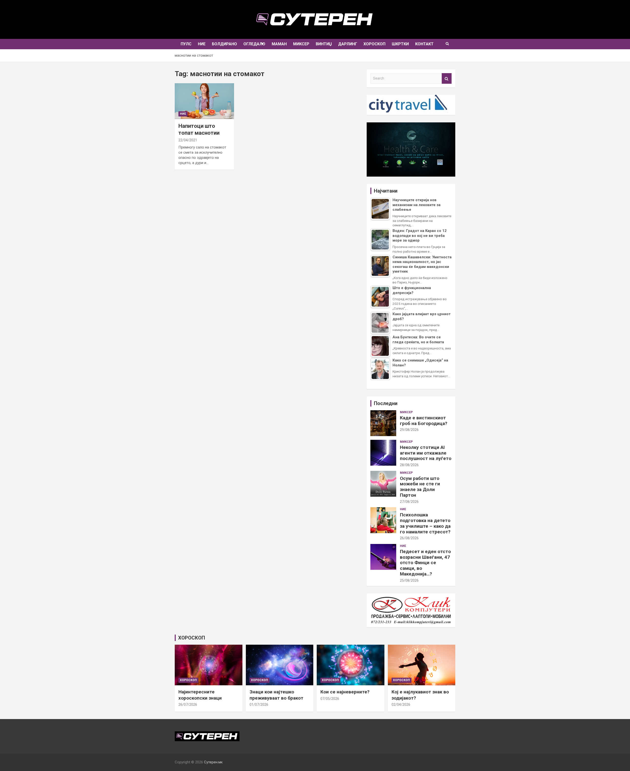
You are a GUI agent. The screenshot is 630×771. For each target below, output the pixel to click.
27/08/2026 (409, 502)
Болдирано (224, 44)
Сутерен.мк (213, 762)
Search (447, 78)
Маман (279, 44)
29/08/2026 (409, 430)
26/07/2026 (187, 704)
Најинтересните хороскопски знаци (200, 695)
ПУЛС (186, 44)
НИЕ (201, 44)
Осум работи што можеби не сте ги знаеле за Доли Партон (420, 487)
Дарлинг (347, 44)
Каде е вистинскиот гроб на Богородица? (423, 420)
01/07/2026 (259, 704)
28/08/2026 (409, 465)
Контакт (424, 44)
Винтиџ (324, 44)
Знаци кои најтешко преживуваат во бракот (276, 695)
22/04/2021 (187, 140)
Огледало (254, 44)
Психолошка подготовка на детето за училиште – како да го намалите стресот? (425, 523)
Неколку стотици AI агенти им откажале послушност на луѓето (425, 452)
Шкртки (400, 44)
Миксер (301, 44)
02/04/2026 (401, 704)
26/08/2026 (409, 538)
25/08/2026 (409, 580)
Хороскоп (374, 44)
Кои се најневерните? (344, 692)
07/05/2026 (329, 699)
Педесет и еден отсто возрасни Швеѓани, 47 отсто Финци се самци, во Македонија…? (425, 563)
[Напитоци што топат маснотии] (204, 101)
